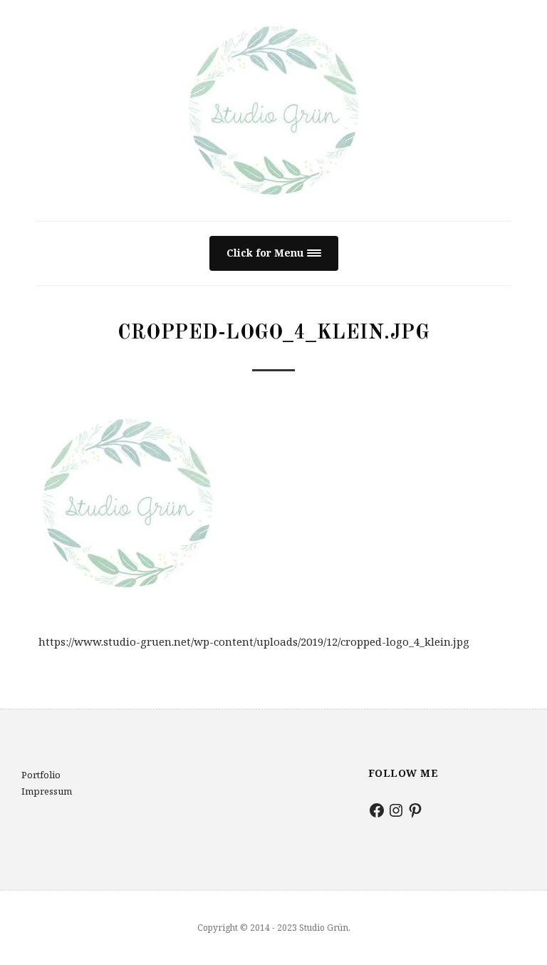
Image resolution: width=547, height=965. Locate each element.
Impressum (46, 791)
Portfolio (41, 774)
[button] (273, 253)
